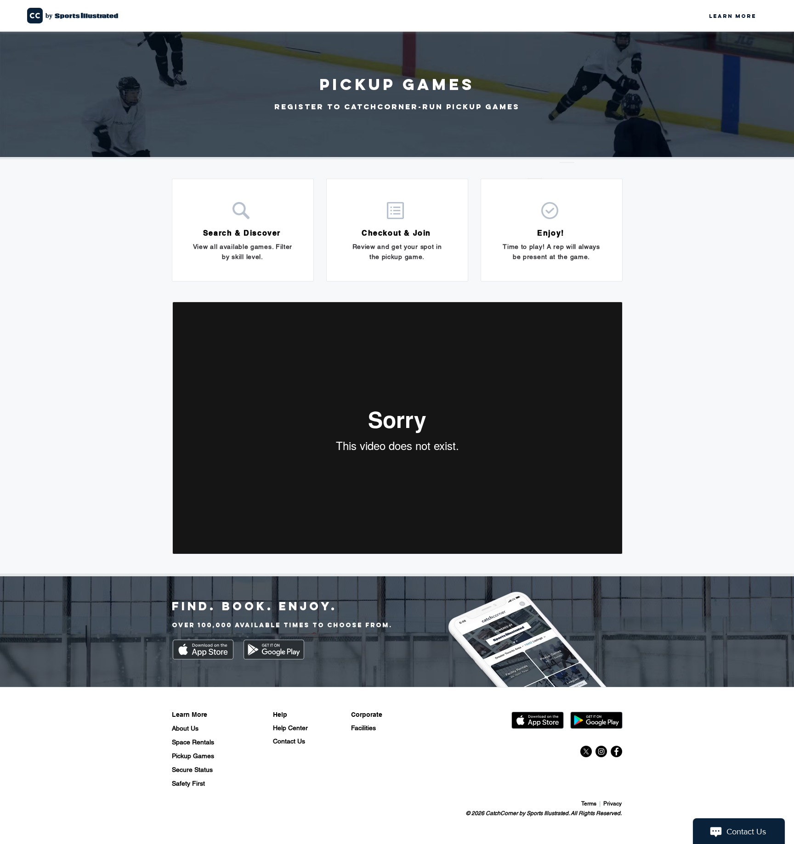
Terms (589, 803)
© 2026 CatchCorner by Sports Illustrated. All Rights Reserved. (544, 813)
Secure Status (192, 769)
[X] (586, 751)
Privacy (612, 803)
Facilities (363, 727)
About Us (185, 728)
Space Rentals (193, 742)
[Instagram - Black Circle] (601, 751)
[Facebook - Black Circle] (616, 751)
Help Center (290, 727)
